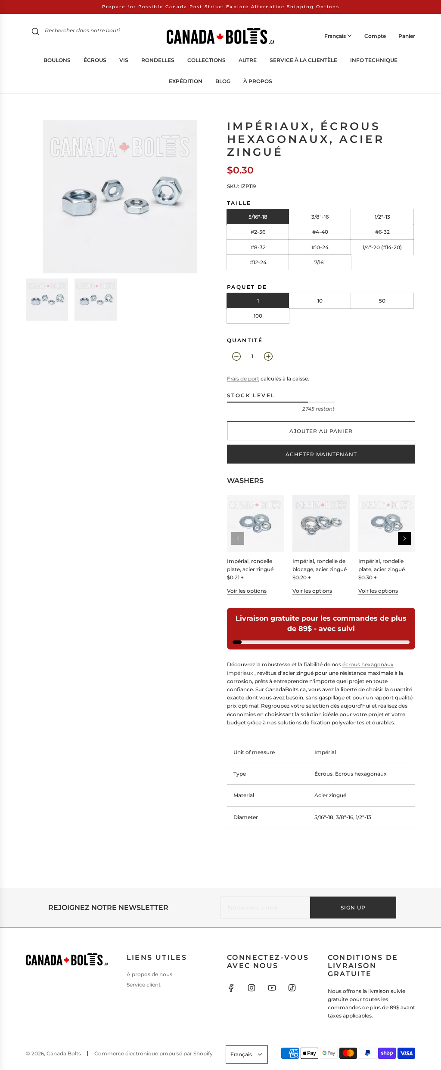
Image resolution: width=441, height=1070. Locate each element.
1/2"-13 (382, 216)
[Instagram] (251, 987)
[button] (404, 538)
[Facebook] (231, 987)
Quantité (245, 340)
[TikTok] (292, 987)
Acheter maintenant (321, 454)
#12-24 (258, 262)
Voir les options (247, 591)
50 (382, 300)
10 (320, 300)
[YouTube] (271, 987)
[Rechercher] (35, 32)
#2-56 (258, 232)
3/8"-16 (320, 216)
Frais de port (243, 378)
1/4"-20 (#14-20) (382, 247)
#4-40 (320, 232)
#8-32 (258, 247)
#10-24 (320, 247)
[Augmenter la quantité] (268, 356)
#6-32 (382, 232)
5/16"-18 (257, 216)
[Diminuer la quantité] (236, 356)
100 (258, 315)
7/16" (320, 262)
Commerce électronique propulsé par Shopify (153, 1053)
